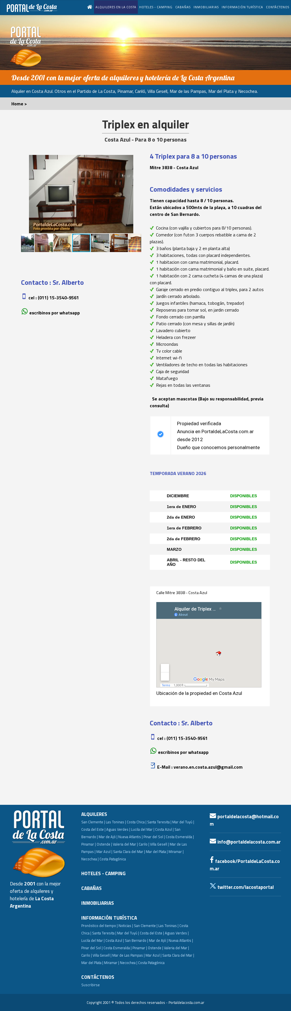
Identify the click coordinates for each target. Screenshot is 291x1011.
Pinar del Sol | (154, 837)
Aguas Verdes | (118, 829)
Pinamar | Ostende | (96, 844)
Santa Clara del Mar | (129, 851)
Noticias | (126, 925)
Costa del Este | (93, 829)
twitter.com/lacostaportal (245, 887)
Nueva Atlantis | (130, 837)
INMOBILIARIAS (206, 7)
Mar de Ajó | (108, 837)
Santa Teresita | (159, 822)
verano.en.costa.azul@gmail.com (208, 767)
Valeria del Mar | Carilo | (131, 844)
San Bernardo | (136, 940)
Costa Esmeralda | (180, 837)
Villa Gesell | (159, 844)
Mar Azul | (104, 851)
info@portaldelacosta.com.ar (248, 842)
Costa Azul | (164, 829)
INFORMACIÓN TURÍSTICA (242, 7)
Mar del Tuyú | (183, 822)
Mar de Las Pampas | (128, 955)
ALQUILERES (94, 814)
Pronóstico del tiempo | (99, 925)
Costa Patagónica (112, 859)
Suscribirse (90, 985)
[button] (26, 194)
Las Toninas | (116, 822)
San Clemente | (93, 822)
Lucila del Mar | (142, 829)
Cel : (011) (53, 297)
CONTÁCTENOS (277, 7)
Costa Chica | (136, 822)
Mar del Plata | (157, 851)
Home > (19, 103)
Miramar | (111, 962)
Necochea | (128, 962)
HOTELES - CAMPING (155, 7)
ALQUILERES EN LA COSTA (115, 7)
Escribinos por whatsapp (54, 312)
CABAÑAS (183, 7)
